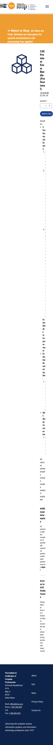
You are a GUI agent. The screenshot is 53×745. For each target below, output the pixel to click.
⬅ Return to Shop (26, 36)
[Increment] (49, 105)
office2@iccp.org (16, 704)
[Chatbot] (22, 5)
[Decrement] (42, 105)
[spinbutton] (46, 105)
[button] (19, 5)
